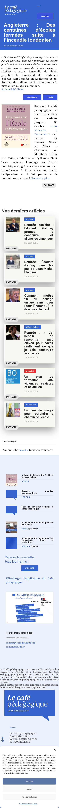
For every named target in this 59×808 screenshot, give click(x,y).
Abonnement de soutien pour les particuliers (37, 524)
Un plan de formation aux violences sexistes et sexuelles (38, 382)
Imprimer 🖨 (32, 97)
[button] (54, 749)
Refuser (29, 789)
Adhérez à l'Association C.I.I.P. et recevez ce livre (37, 476)
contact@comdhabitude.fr (20, 642)
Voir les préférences (29, 797)
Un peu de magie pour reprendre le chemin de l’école (38, 413)
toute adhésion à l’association (46, 130)
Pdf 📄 (50, 97)
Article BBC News (12, 89)
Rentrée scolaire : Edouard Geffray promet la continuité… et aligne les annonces (38, 231)
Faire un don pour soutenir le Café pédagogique (37, 508)
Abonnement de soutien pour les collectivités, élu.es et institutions (37, 540)
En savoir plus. (40, 178)
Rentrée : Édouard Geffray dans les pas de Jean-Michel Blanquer (38, 267)
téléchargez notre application (27, 687)
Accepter (29, 781)
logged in (23, 450)
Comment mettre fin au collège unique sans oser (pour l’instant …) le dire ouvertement (38, 302)
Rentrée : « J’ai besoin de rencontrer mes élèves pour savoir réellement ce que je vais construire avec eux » (38, 343)
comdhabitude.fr (15, 646)
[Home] (17, 19)
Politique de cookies (28, 804)
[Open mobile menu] (40, 6)
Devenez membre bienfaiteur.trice (37, 492)
